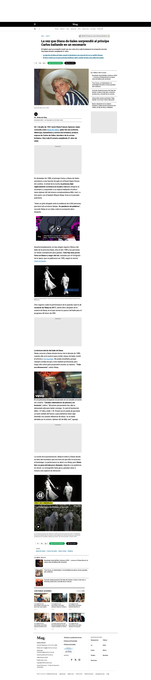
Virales (93, 655)
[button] (38, 526)
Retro (104, 650)
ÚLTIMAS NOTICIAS (98, 72)
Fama (92, 650)
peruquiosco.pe (100, 674)
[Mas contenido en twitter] (75, 660)
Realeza (70, 551)
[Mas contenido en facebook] (72, 660)
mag (108, 674)
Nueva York (73, 28)
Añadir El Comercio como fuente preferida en (94, 36)
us (91, 645)
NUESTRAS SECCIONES (96, 637)
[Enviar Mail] (35, 117)
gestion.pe (63, 674)
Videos (105, 640)
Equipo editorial (41, 642)
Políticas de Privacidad (70, 641)
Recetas (105, 655)
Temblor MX (100, 28)
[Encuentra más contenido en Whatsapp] (44, 63)
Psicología (93, 28)
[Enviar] (35, 29)
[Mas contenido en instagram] (79, 660)
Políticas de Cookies (70, 644)
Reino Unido (62, 551)
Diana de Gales (40, 551)
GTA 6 (79, 28)
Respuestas (94, 640)
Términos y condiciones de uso (73, 637)
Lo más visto (40, 557)
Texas (67, 28)
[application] (58, 517)
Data (104, 645)
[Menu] (35, 24)
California (62, 28)
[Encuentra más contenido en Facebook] (36, 63)
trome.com (79, 674)
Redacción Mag (42, 117)
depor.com (71, 674)
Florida (56, 28)
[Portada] (41, 641)
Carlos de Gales (52, 551)
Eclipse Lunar (85, 28)
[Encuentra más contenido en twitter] (40, 63)
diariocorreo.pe (89, 674)
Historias (94, 660)
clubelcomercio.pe (52, 674)
